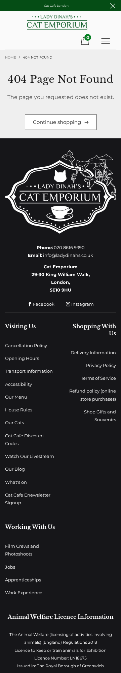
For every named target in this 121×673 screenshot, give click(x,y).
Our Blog (15, 469)
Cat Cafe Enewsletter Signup (27, 498)
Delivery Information (93, 352)
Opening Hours (22, 358)
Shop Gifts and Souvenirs (100, 415)
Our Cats (14, 422)
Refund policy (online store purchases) (92, 394)
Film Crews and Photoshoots (22, 550)
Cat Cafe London (56, 5)
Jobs (10, 567)
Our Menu (16, 397)
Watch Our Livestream (29, 456)
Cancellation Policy (26, 345)
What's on (16, 482)
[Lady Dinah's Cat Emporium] (60, 24)
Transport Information (29, 371)
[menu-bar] (105, 40)
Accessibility (18, 384)
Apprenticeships (23, 579)
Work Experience (23, 592)
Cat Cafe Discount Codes (24, 439)
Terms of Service (98, 378)
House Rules (18, 409)
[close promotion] (113, 5)
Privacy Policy (101, 365)
